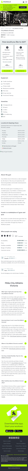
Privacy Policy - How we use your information (21, 447)
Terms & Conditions (21, 443)
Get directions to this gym (9, 146)
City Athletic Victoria (17, 298)
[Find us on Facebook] (10, 438)
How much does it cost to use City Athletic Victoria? (12, 321)
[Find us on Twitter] (12, 438)
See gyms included (7, 61)
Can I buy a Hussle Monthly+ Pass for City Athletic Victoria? (12, 356)
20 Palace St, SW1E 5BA (7, 32)
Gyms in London (7, 441)
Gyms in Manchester (7, 446)
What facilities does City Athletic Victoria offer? (12, 381)
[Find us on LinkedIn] (16, 438)
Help (21, 441)
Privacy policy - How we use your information (17, 454)
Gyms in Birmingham (7, 448)
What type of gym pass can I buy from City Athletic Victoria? (11, 292)
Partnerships (21, 451)
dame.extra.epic (6, 148)
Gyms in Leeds (7, 451)
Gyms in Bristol (7, 443)
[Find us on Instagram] (14, 438)
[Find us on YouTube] (18, 438)
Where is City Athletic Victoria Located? (12, 343)
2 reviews (11, 35)
